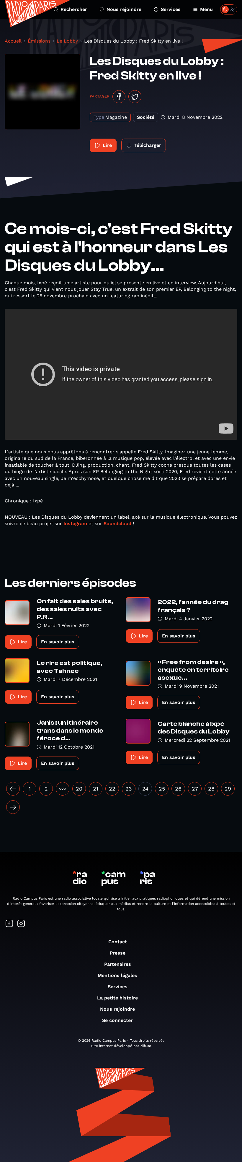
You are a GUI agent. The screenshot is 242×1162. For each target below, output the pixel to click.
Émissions (39, 41)
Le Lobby (67, 41)
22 (112, 789)
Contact (117, 941)
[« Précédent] (12, 788)
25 (162, 789)
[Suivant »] (12, 807)
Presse (117, 953)
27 (195, 789)
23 (128, 789)
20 (79, 789)
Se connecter (117, 1020)
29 (228, 789)
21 (95, 789)
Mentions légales (117, 975)
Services (171, 9)
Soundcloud (117, 523)
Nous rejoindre (124, 9)
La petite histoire (117, 998)
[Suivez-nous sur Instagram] (21, 924)
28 (211, 789)
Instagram (75, 523)
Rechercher (73, 9)
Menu (206, 9)
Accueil (13, 41)
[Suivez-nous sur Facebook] (9, 924)
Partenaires (117, 964)
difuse (145, 1046)
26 (178, 789)
